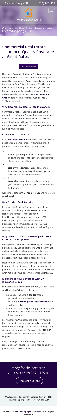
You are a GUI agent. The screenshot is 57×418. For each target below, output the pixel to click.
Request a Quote (28, 66)
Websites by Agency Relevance (29, 411)
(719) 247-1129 (47, 3)
